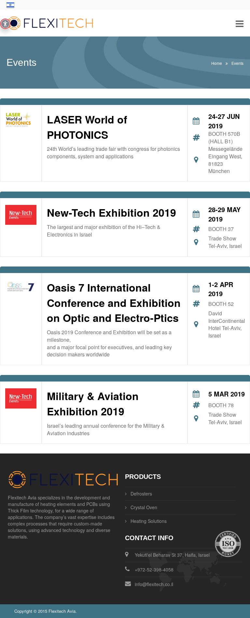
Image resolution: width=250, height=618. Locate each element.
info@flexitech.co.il (154, 584)
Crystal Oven (144, 507)
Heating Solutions (149, 521)
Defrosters (141, 493)
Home (216, 63)
